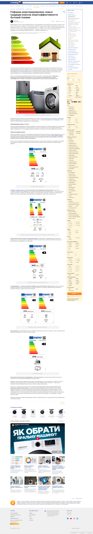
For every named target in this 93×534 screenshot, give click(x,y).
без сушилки (71, 140)
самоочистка (71, 197)
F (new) (77, 248)
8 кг (76, 120)
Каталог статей (70, 10)
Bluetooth (70, 206)
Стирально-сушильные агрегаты (17, 190)
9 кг (69, 122)
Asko (70, 85)
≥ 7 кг (77, 127)
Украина (70, 285)
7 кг (69, 120)
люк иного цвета (72, 165)
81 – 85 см (78, 237)
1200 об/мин (71, 133)
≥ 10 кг (77, 122)
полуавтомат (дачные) (73, 113)
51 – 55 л (77, 267)
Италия (77, 278)
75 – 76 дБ (78, 260)
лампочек (57, 119)
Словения (70, 283)
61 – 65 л (77, 269)
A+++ (77, 246)
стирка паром (71, 141)
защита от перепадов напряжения (75, 216)
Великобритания (32, 514)
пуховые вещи (71, 189)
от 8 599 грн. (33, 417)
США (30, 516)
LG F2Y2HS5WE (42, 416)
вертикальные (71, 108)
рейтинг (75, 503)
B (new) (77, 243)
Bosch (13, 456)
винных (23, 286)
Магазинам (12, 516)
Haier (70, 92)
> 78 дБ (77, 262)
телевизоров (18, 119)
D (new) (77, 244)
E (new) (70, 246)
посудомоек (53, 118)
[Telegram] (77, 518)
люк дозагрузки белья (73, 163)
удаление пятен (71, 179)
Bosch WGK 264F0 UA (51, 416)
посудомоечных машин (31, 238)
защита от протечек (72, 211)
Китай (70, 280)
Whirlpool (77, 95)
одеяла (70, 192)
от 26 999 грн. (24, 418)
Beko (77, 85)
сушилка (70, 138)
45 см (77, 230)
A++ (69, 248)
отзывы (41, 503)
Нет (63, 403)
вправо (77, 274)
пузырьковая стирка (72, 145)
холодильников (60, 118)
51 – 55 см (70, 225)
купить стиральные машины (72, 300)
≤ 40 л (70, 266)
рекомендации (19, 504)
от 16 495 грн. (42, 417)
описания (28, 503)
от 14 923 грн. (61, 418)
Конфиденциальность (14, 518)
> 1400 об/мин (71, 134)
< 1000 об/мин (71, 131)
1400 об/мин (78, 133)
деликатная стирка (72, 175)
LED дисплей (71, 158)
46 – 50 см (78, 223)
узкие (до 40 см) (71, 110)
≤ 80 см (70, 237)
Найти (62, 2)
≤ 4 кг (70, 126)
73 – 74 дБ (70, 260)
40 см (70, 230)
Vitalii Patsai (16, 21)
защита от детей (72, 218)
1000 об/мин (78, 131)
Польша (77, 280)
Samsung (13, 460)
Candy (77, 87)
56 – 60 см (78, 225)
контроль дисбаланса (73, 213)
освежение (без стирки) (73, 194)
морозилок (12, 119)
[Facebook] (68, 518)
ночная (70, 195)
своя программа (72, 172)
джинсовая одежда (72, 184)
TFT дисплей (71, 160)
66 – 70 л (70, 271)
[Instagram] (74, 518)
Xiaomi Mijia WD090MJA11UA (23, 417)
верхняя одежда (72, 187)
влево (70, 274)
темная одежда (71, 182)
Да (60, 403)
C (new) (70, 244)
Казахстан (31, 520)
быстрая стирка (71, 174)
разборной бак (71, 168)
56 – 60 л (70, 269)
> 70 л (77, 271)
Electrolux (13, 463)
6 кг (69, 127)
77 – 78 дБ (70, 262)
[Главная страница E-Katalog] (15, 2)
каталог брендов (30, 504)
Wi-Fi (77, 206)
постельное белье (72, 190)
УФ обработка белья (72, 143)
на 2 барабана (71, 115)
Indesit (13, 458)
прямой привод (71, 155)
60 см (77, 232)
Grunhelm (77, 90)
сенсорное (71, 201)
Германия (70, 278)
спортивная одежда (72, 180)
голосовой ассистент (72, 207)
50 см (70, 232)
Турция (77, 283)
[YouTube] (71, 518)
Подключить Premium (14, 523)
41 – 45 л (77, 266)
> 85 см (70, 239)
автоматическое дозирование (74, 148)
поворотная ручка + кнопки (73, 202)
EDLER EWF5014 (33, 416)
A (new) (70, 243)
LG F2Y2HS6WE (14, 416)
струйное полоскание (72, 150)
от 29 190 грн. (51, 417)
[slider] (69, 82)
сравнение (63, 502)
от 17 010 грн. (14, 417)
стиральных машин (47, 118)
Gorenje (13, 462)
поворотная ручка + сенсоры (74, 204)
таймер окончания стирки (73, 153)
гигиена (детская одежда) (73, 177)
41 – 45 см (70, 223)
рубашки (70, 185)
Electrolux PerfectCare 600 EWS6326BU (61, 417)
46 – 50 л (70, 267)
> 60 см (70, 227)
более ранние (71, 290)
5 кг (76, 126)
